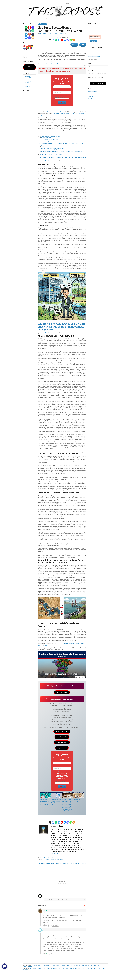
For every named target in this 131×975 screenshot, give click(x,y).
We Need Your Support (54, 18)
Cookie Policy (91, 96)
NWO (60, 968)
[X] (50, 40)
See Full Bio (55, 854)
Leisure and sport (46, 137)
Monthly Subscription (62, 731)
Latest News (27, 78)
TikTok (39, 645)
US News (27, 85)
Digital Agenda (52, 968)
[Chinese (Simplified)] (29, 45)
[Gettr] (62, 40)
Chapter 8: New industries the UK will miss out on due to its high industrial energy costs (61, 326)
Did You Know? (28, 77)
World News (27, 86)
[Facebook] (53, 40)
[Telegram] (59, 40)
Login (84, 889)
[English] (24, 45)
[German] (32, 45)
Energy (52, 859)
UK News (27, 82)
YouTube (83, 643)
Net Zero (61, 859)
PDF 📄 (83, 44)
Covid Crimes (97, 968)
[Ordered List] (54, 900)
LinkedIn (66, 643)
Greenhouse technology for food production (53, 150)
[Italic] (48, 900)
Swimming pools (47, 141)
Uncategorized (28, 83)
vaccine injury (74, 968)
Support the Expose (62, 692)
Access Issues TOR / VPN (93, 91)
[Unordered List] (56, 900)
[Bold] (45, 900)
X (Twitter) (72, 643)
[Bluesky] (65, 40)
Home (43, 18)
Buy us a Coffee (62, 748)
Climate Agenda (47, 859)
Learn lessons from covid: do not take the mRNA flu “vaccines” (56, 802)
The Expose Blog (28, 81)
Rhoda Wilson (43, 33)
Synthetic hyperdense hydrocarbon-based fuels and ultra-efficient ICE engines (62, 151)
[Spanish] (27, 47)
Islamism (65, 968)
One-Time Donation (62, 742)
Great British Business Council (55, 112)
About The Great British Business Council (50, 154)
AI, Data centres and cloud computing (51, 146)
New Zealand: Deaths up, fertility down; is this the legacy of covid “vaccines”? (45, 803)
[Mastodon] (67, 40)
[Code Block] (60, 900)
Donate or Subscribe (29, 67)
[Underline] (50, 900)
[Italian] (29, 47)
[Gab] (56, 40)
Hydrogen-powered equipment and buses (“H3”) (54, 148)
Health (90, 968)
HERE (73, 130)
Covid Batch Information (95, 49)
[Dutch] (24, 47)
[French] (32, 47)
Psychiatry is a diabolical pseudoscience (77, 801)
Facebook (78, 643)
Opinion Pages (28, 80)
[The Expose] (65, 11)
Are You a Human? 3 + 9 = (62, 781)
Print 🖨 (74, 44)
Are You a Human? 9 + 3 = (62, 97)
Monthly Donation (62, 737)
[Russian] (27, 45)
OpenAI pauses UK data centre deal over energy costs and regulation (61, 63)
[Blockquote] (58, 900)
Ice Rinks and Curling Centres (51, 139)
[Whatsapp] (70, 40)
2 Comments (62, 33)
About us (77, 18)
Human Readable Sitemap (93, 93)
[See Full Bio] (59, 854)
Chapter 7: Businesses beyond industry (49, 136)
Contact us (86, 18)
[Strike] (52, 900)
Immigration (82, 968)
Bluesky (46, 645)
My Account (67, 18)
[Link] (62, 900)
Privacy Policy (91, 98)
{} (64, 899)
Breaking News (28, 76)
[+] (66, 899)
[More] (73, 40)
